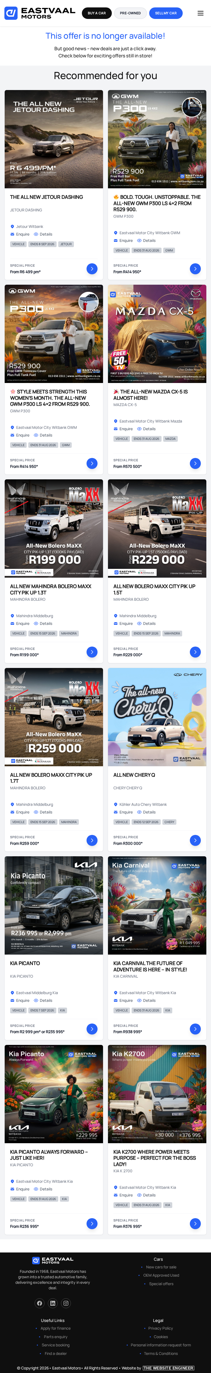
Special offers (161, 1283)
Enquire (22, 234)
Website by (157, 1368)
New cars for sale (161, 1266)
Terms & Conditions (161, 1353)
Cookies (161, 1336)
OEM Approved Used (161, 1275)
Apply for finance (56, 1328)
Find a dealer (56, 1353)
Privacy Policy (160, 1328)
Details (46, 234)
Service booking (56, 1344)
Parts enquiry (56, 1336)
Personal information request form (161, 1344)
